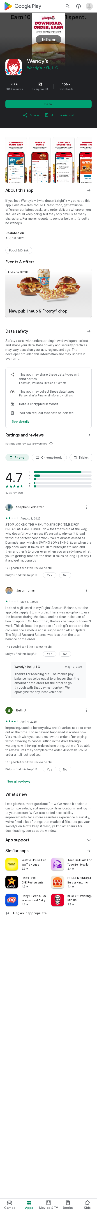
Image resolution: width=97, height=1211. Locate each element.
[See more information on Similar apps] (88, 850)
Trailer (47, 39)
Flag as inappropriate (26, 913)
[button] (46, 89)
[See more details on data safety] (20, 421)
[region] (48, 87)
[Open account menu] (89, 6)
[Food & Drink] (18, 250)
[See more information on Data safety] (88, 331)
